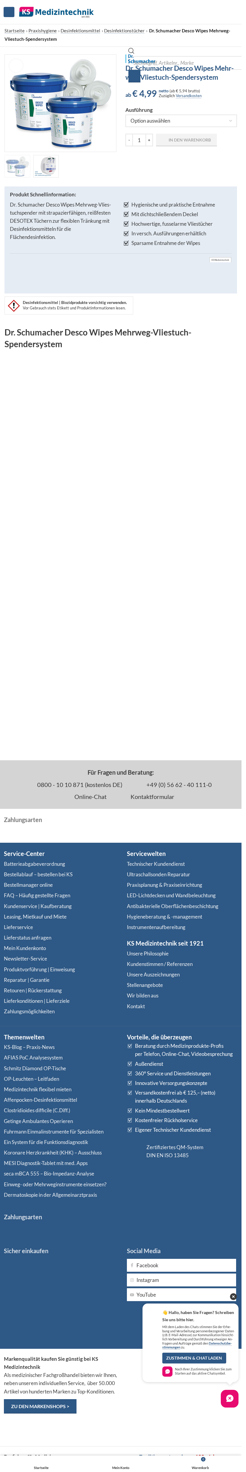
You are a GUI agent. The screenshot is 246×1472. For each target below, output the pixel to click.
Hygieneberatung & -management (164, 916)
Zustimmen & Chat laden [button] (194, 1358)
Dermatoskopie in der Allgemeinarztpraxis (50, 1195)
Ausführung (139, 110)
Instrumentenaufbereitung (156, 927)
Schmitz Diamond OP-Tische (35, 1068)
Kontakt (136, 1006)
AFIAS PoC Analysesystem (33, 1057)
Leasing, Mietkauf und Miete (35, 916)
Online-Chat (89, 796)
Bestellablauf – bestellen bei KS (38, 874)
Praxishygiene (42, 30)
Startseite (14, 30)
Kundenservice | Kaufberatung (38, 906)
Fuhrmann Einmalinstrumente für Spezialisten (54, 1131)
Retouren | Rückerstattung (33, 990)
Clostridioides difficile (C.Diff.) (37, 1110)
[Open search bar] (131, 52)
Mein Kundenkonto (25, 948)
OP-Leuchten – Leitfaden (31, 1079)
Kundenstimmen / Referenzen (160, 964)
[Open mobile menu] (9, 12)
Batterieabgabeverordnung (34, 864)
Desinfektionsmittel (80, 30)
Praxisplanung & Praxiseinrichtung (164, 885)
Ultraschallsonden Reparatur (158, 874)
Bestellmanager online (28, 885)
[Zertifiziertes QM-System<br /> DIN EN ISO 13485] (134, 1151)
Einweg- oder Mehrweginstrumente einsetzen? (55, 1184)
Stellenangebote (145, 985)
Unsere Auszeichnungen (153, 974)
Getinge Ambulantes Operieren (38, 1121)
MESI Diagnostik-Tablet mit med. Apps (46, 1163)
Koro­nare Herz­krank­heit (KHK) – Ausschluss (53, 1152)
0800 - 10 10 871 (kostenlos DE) (79, 784)
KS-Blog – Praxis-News (29, 1047)
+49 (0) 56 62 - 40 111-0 (178, 784)
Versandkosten (189, 95)
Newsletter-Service (25, 958)
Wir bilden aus (142, 995)
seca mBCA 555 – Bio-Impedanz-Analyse (49, 1173)
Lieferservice (18, 927)
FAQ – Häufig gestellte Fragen (37, 895)
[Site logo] (56, 11)
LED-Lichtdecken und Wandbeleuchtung (171, 895)
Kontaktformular (151, 796)
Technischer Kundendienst (156, 864)
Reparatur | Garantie (27, 980)
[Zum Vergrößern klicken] (16, 66)
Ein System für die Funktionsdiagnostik (46, 1142)
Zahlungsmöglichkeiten (29, 1011)
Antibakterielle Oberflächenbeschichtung (172, 906)
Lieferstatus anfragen (27, 937)
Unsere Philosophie (148, 953)
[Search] (134, 76)
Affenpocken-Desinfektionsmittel (40, 1100)
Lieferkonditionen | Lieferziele (37, 1001)
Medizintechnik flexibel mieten (37, 1089)
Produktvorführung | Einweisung (39, 969)
